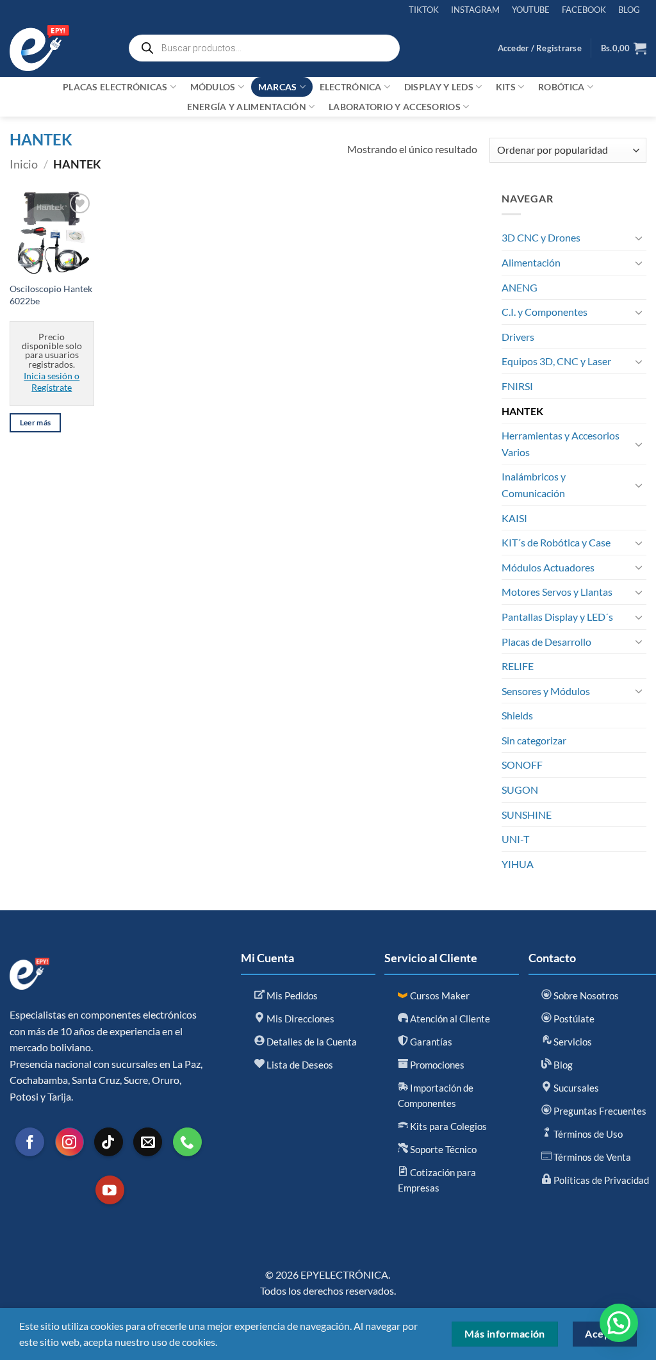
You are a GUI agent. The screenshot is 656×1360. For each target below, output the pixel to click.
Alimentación (531, 262)
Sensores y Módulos (546, 691)
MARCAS (277, 86)
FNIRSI (517, 386)
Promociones (436, 1064)
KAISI (514, 518)
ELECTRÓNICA (351, 86)
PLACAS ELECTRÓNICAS (115, 86)
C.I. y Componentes (544, 312)
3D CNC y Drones (541, 237)
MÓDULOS (213, 86)
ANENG (519, 287)
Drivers (518, 337)
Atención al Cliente (449, 1018)
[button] (540, 48)
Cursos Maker (439, 995)
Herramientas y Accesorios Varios (560, 443)
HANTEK (522, 411)
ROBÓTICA (561, 86)
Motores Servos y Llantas (557, 592)
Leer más (35, 422)
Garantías (430, 1041)
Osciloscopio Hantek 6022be (51, 294)
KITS (506, 86)
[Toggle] (638, 237)
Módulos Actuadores (548, 567)
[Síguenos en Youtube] (109, 1190)
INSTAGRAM (475, 9)
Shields (517, 715)
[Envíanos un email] (147, 1141)
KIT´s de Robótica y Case (556, 542)
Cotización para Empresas (437, 1180)
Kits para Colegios (447, 1126)
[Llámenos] (187, 1141)
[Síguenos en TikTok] (108, 1141)
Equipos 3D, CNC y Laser (556, 361)
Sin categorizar (534, 740)
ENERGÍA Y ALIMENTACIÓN (246, 106)
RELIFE (518, 666)
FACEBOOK (584, 9)
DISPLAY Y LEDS (438, 86)
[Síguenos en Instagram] (69, 1141)
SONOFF (522, 764)
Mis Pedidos (291, 995)
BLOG (629, 9)
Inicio (24, 164)
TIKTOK (424, 9)
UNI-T (515, 839)
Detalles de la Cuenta (311, 1041)
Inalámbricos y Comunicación (534, 484)
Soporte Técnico (442, 1149)
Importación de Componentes (435, 1095)
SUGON (520, 789)
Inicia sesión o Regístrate (51, 381)
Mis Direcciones (299, 1018)
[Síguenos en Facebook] (29, 1141)
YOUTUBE (531, 9)
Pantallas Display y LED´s (557, 616)
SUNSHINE (527, 814)
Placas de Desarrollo (546, 641)
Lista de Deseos (299, 1064)
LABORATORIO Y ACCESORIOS (395, 106)
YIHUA (518, 864)
